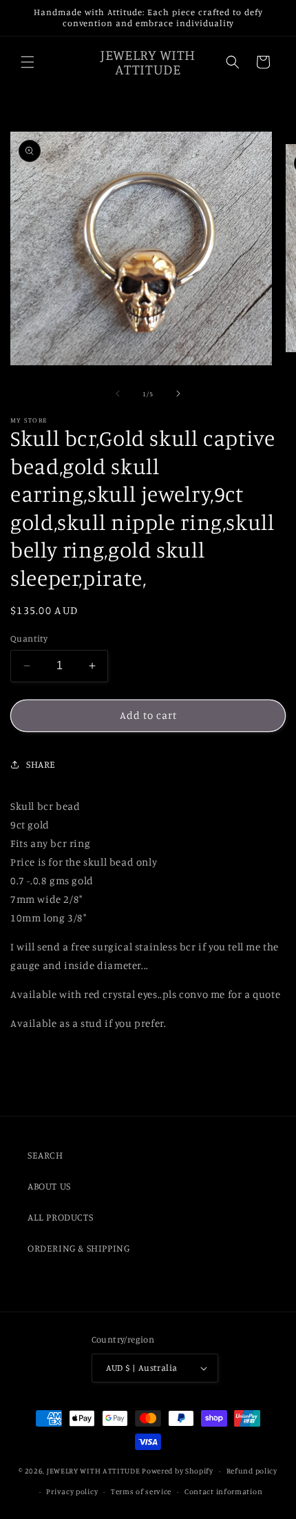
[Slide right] (178, 393)
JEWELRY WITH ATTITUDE (93, 1471)
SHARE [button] (41, 764)
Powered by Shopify (177, 1471)
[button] (27, 62)
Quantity (28, 638)
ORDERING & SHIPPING (78, 1248)
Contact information (223, 1491)
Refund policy (251, 1471)
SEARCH (45, 1155)
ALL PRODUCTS (60, 1217)
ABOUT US (49, 1186)
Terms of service (141, 1491)
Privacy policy (72, 1491)
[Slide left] (118, 393)
